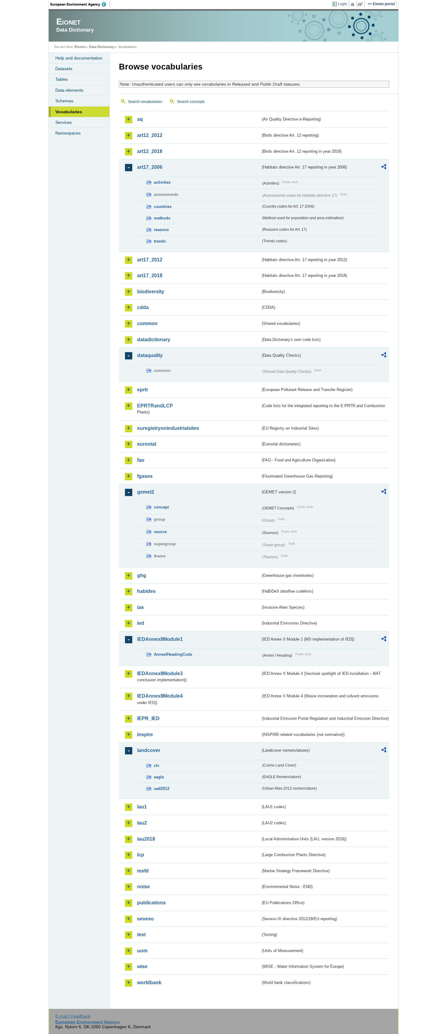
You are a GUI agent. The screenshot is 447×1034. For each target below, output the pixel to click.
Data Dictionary (101, 47)
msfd (143, 870)
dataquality (150, 355)
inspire (145, 734)
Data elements (69, 90)
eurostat (146, 444)
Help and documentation (78, 58)
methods (162, 218)
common (147, 323)
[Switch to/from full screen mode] (361, 4)
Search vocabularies (145, 102)
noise (143, 886)
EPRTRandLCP (155, 405)
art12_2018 (149, 151)
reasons (161, 229)
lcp (140, 854)
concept (161, 507)
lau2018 (146, 839)
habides (146, 591)
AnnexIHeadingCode (173, 654)
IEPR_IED (148, 718)
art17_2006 (149, 167)
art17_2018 (149, 275)
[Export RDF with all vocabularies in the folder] (383, 167)
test (141, 934)
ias (140, 607)
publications (151, 902)
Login (342, 4)
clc (156, 765)
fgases (145, 476)
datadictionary (153, 339)
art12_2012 (149, 135)
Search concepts (191, 102)
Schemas (64, 100)
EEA (80, 4)
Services (63, 122)
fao (140, 460)
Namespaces (68, 133)
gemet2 (145, 492)
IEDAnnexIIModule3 (160, 673)
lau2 (142, 822)
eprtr (142, 389)
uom (142, 950)
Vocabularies (68, 111)
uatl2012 (161, 788)
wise (142, 966)
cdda (143, 307)
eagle (159, 777)
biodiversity (150, 291)
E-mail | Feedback (72, 1016)
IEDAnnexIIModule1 (160, 639)
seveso (145, 918)
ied (140, 623)
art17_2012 (149, 259)
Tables (61, 79)
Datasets (63, 68)
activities (162, 182)
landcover (148, 750)
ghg (141, 575)
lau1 (142, 806)
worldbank (149, 982)
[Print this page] (353, 4)
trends (160, 241)
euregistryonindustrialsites (168, 428)
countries (163, 206)
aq (140, 119)
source (160, 531)
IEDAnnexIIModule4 (160, 696)
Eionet (79, 47)
